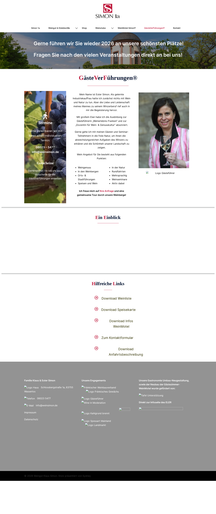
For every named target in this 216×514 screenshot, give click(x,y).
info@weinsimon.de (46, 405)
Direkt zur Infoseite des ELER (155, 402)
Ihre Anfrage (107, 190)
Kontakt (176, 28)
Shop (84, 28)
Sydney (87, 475)
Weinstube (100, 28)
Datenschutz (31, 419)
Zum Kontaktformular (117, 338)
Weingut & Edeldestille (59, 28)
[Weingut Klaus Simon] (108, 11)
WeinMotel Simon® (127, 28)
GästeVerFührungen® (154, 28)
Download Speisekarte (118, 310)
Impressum (30, 412)
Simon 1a (35, 28)
